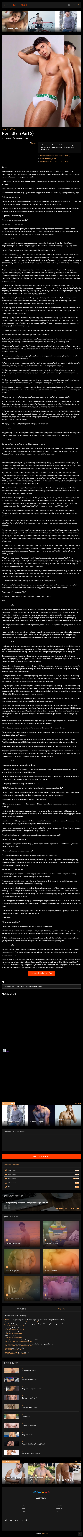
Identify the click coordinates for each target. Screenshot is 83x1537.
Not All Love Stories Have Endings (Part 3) (55, 162)
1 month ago (35, 1321)
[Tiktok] (26, 1520)
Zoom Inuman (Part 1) (65, 1480)
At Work (12, 129)
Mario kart (7, 1320)
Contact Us (23, 1508)
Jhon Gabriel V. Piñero (11, 1352)
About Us (59, 1505)
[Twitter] (11, 1520)
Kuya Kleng (34, 1122)
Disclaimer (60, 1512)
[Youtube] (16, 1520)
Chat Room (59, 1508)
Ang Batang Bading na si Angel (11, 1325)
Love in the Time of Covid (67, 1122)
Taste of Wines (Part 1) (48, 159)
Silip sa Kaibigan (36, 28)
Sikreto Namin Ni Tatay (51, 1243)
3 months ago (29, 1341)
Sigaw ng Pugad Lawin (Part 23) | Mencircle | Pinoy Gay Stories (18, 1321)
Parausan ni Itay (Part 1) (29, 1407)
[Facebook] (6, 1520)
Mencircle (21, 5)
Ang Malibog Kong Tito (13, 1243)
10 (22, 1451)
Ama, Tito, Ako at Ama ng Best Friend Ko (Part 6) (15, 1345)
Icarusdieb (8, 1348)
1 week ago (20, 1317)
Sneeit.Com (45, 1533)
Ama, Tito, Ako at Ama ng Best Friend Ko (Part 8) (15, 1341)
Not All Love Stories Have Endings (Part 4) (55, 156)
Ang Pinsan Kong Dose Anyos (15, 1298)
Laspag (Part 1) (49, 1298)
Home (4, 129)
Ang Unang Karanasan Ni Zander (12, 1353)
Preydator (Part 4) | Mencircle (11, 1317)
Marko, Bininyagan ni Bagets (31, 1453)
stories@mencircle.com (67, 1208)
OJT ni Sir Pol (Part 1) (38, 1480)
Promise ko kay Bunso (51, 1271)
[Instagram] (21, 1520)
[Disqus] (41, 1021)
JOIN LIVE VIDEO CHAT (42, 1157)
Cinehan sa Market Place (10, 1333)
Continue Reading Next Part (41, 973)
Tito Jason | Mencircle (9, 1349)
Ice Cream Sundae (11, 28)
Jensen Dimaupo (9, 1340)
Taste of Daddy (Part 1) (12, 1271)
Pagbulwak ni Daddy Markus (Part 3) (33, 1444)
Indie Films (23, 1512)
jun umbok (8, 1324)
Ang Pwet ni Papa (27, 1435)
